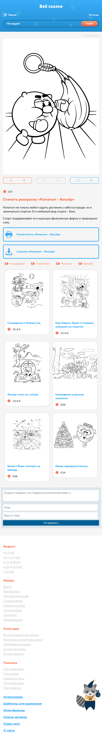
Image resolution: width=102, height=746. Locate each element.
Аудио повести (13, 654)
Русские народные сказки (21, 635)
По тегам (94, 15)
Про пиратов (12, 688)
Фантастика (11, 591)
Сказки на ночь (14, 678)
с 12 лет (8, 571)
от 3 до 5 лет (12, 557)
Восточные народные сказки (23, 640)
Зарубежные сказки (17, 644)
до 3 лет (8, 553)
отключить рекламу (92, 36)
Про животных (13, 669)
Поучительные (13, 683)
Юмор (7, 587)
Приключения (13, 601)
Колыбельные (12, 620)
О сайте (9, 730)
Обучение (10, 615)
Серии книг (11, 724)
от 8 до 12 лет (12, 567)
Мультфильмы (14, 710)
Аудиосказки (13, 697)
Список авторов (15, 717)
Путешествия (12, 610)
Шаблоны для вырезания (22, 704)
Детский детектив (15, 596)
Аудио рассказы (14, 649)
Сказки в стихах (14, 606)
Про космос (11, 674)
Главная (12, 15)
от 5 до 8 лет (12, 562)
